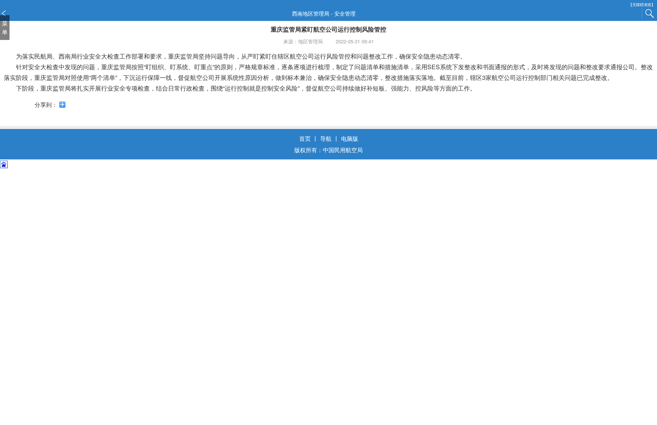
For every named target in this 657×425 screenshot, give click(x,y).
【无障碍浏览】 (641, 5)
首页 (305, 138)
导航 (326, 138)
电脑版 (349, 138)
